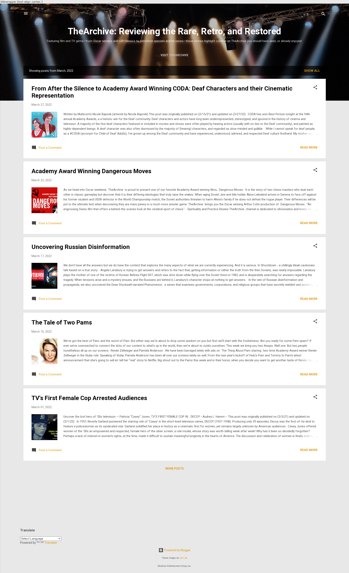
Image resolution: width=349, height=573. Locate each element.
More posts (174, 468)
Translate (51, 543)
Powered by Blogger (177, 550)
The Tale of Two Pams (62, 322)
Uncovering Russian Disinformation (81, 246)
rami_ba (183, 558)
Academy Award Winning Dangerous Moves (91, 171)
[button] (315, 88)
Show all (312, 71)
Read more (309, 147)
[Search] (323, 14)
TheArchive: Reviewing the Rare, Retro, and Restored (174, 31)
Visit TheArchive (174, 55)
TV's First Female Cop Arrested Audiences (89, 397)
